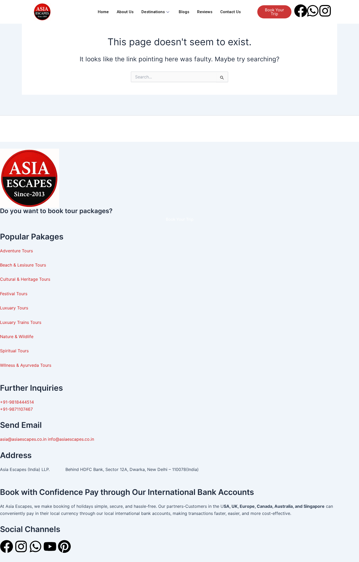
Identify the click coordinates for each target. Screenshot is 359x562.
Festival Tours (13, 293)
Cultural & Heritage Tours (26, 279)
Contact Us (230, 11)
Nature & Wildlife (16, 336)
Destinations (153, 11)
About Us (125, 11)
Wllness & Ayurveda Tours (25, 365)
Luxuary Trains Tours (20, 322)
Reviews (204, 11)
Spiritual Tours (14, 350)
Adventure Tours (16, 250)
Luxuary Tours (14, 307)
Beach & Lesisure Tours (23, 265)
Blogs (184, 11)
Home (103, 11)
